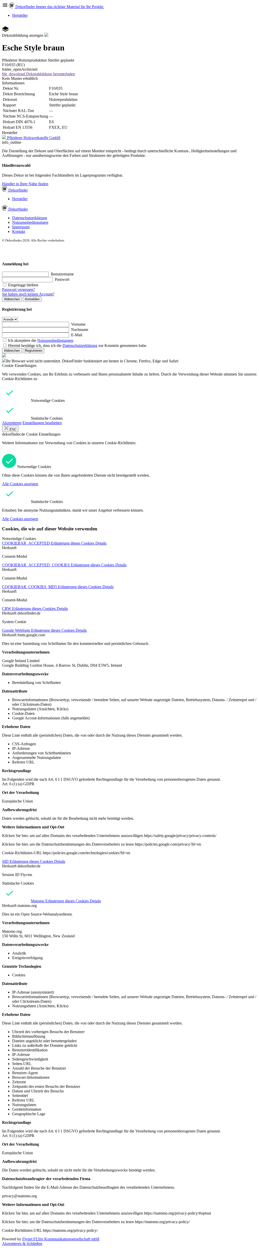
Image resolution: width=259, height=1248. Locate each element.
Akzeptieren (11, 423)
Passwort (62, 279)
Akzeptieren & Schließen (22, 1243)
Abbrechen (12, 299)
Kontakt (18, 231)
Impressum (21, 227)
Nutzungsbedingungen (30, 222)
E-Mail (76, 335)
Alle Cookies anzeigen (20, 484)
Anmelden (32, 299)
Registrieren (33, 350)
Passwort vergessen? (18, 289)
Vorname (78, 324)
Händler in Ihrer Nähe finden (25, 184)
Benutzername (62, 274)
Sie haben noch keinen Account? (28, 294)
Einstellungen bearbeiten (42, 423)
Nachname (79, 329)
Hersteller (20, 15)
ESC (12, 429)
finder (18, 190)
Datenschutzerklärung (29, 218)
